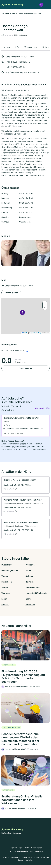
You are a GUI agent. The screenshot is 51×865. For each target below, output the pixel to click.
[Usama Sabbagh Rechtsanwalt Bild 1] (25, 253)
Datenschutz (24, 848)
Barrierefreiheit (36, 848)
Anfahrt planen (11, 292)
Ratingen (30, 582)
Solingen (29, 576)
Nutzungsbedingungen (19, 851)
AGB (31, 851)
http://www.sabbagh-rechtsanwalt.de (22, 72)
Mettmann (30, 604)
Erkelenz (5, 604)
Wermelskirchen (33, 587)
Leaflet (25, 333)
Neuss (28, 570)
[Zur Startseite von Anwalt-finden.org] (12, 4)
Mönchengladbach (10, 570)
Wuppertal (30, 565)
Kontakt (14, 848)
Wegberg (5, 593)
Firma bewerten (25, 368)
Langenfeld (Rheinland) (36, 593)
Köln (13, 13)
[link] (25, 426)
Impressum (39, 851)
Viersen (4, 576)
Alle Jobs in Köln (42, 408)
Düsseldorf (6, 565)
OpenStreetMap (35, 333)
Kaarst (28, 599)
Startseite (5, 13)
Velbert (4, 587)
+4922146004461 (14, 62)
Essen (4, 599)
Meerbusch (6, 582)
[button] (41, 5)
